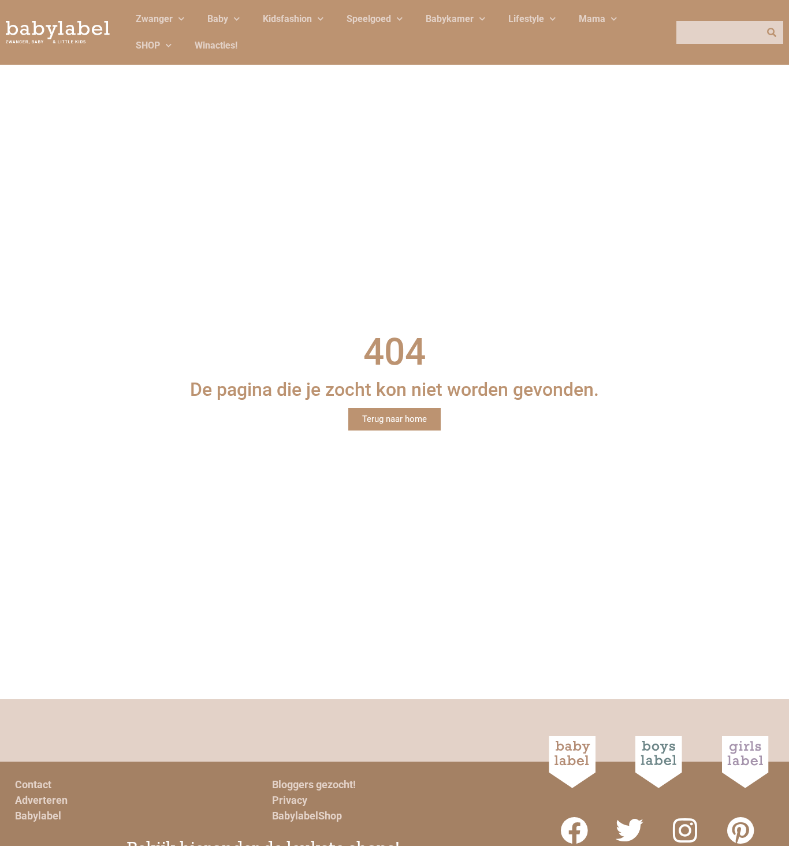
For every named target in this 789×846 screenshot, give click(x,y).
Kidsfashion (287, 18)
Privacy (289, 800)
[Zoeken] (771, 32)
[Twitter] (629, 830)
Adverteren (41, 800)
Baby (217, 18)
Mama (592, 18)
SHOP (148, 45)
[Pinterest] (740, 830)
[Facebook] (574, 830)
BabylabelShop (307, 816)
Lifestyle (526, 18)
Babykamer (450, 18)
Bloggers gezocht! (314, 784)
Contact (33, 784)
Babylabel (38, 816)
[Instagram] (685, 830)
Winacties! (216, 45)
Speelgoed (369, 18)
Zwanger (154, 18)
